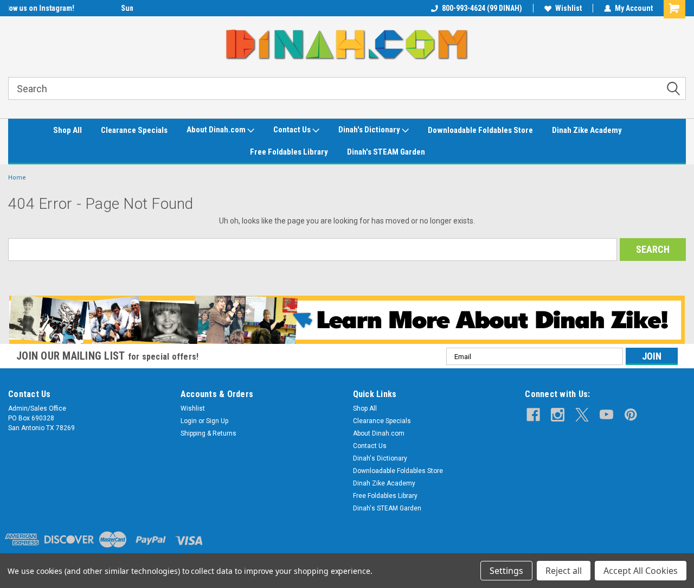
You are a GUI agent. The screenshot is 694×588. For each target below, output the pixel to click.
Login (189, 421)
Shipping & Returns (208, 433)
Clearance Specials (134, 130)
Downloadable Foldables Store (480, 130)
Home (17, 177)
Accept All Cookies (640, 571)
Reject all (563, 571)
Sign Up (217, 421)
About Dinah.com (217, 130)
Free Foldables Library (289, 152)
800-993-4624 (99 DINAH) (482, 8)
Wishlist (568, 8)
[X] (582, 414)
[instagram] (557, 414)
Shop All (67, 130)
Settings (506, 571)
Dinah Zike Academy (587, 130)
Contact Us (292, 130)
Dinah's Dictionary (370, 130)
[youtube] (606, 414)
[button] (347, 320)
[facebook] (533, 414)
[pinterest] (631, 414)
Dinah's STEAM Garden (386, 152)
